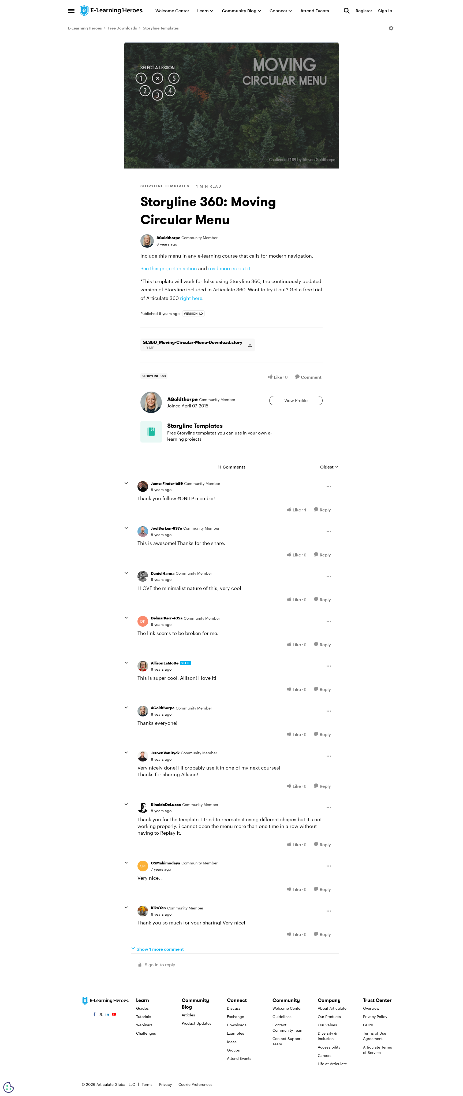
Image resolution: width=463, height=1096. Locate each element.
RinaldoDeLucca (166, 804)
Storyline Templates (161, 28)
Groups (233, 1050)
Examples (235, 1033)
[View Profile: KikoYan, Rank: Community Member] (142, 911)
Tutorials (143, 1016)
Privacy (165, 1084)
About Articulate (332, 1008)
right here (191, 298)
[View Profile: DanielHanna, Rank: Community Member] (142, 576)
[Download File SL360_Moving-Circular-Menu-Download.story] (250, 345)
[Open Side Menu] (71, 11)
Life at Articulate (332, 1063)
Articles (188, 1015)
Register (364, 10)
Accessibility (329, 1047)
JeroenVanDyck (165, 753)
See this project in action (168, 268)
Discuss (234, 1008)
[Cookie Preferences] (8, 1087)
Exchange (235, 1016)
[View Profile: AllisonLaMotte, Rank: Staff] (142, 666)
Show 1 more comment (160, 949)
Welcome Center (287, 1008)
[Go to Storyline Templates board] (151, 432)
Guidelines (282, 1016)
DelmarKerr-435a (166, 618)
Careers (324, 1055)
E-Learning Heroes (85, 28)
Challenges (146, 1033)
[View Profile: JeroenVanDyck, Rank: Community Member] (142, 756)
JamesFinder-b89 (167, 483)
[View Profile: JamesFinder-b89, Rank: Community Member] (142, 486)
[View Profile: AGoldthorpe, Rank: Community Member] (147, 241)
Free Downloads (122, 28)
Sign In (385, 10)
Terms (147, 1084)
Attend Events (239, 1058)
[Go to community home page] (112, 10)
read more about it (229, 268)
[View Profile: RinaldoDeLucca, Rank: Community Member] (142, 807)
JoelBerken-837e (166, 528)
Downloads (237, 1025)
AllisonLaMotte (164, 663)
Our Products (329, 1016)
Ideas (232, 1041)
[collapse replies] (126, 483)
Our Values (327, 1025)
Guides (142, 1008)
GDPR (368, 1025)
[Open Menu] (391, 28)
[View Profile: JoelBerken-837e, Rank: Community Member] (142, 531)
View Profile (296, 400)
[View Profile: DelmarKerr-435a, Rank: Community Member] (142, 621)
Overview (371, 1008)
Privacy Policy (375, 1016)
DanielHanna (162, 573)
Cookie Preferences (195, 1084)
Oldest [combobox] (329, 467)
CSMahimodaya (165, 863)
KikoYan (158, 907)
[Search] (346, 11)
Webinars (144, 1025)
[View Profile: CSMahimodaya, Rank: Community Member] (142, 866)
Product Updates (196, 1023)
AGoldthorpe (168, 237)
